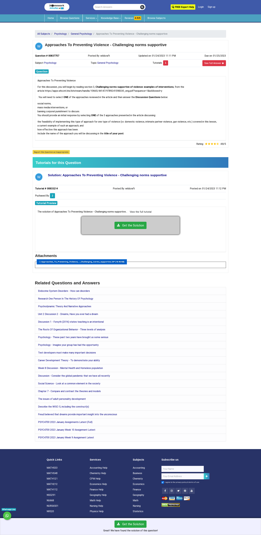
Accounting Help (98, 467)
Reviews (132, 18)
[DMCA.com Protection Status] (170, 504)
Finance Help (96, 489)
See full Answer (213, 63)
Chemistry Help (98, 473)
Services (90, 18)
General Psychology (107, 62)
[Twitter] (178, 491)
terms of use (194, 482)
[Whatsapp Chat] (7, 516)
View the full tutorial (140, 211)
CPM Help (95, 478)
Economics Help (98, 484)
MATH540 (52, 473)
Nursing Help (96, 505)
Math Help (95, 500)
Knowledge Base (110, 18)
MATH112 (52, 489)
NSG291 (51, 495)
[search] (142, 7)
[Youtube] (185, 491)
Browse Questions (69, 18)
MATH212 (52, 484)
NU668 (50, 500)
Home (51, 18)
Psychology (50, 62)
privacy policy (181, 482)
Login (201, 6)
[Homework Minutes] (56, 6)
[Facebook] (165, 491)
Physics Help (97, 511)
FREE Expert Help (184, 7)
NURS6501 (52, 505)
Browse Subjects (156, 18)
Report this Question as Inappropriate (51, 152)
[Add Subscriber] (206, 476)
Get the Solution (132, 225)
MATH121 (52, 478)
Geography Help (98, 495)
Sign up (211, 6)
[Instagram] (172, 491)
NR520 (50, 511)
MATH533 (52, 467)
